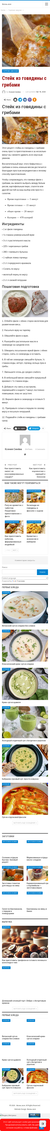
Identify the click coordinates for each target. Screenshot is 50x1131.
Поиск (4, 567)
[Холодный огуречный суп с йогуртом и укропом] (25, 722)
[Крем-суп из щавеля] (25, 684)
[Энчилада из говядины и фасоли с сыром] (36, 496)
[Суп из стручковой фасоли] (25, 799)
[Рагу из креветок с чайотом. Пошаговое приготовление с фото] (14, 496)
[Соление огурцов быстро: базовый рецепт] (12, 847)
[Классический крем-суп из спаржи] (25, 646)
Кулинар (6, 592)
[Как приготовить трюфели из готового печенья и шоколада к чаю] (25, 942)
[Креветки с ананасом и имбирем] (36, 527)
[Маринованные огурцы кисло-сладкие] (37, 847)
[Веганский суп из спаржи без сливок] (25, 607)
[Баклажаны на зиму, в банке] (37, 899)
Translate (21, 581)
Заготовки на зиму (10, 841)
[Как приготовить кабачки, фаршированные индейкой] (14, 527)
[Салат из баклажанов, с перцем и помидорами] (12, 899)
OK (41, 1128)
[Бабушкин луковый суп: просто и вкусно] (25, 760)
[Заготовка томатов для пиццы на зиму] (12, 873)
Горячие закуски (10, 71)
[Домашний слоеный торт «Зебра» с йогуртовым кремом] (25, 982)
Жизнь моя (6, 4)
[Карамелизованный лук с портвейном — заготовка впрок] (37, 873)
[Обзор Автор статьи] (25, 440)
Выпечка (6, 927)
